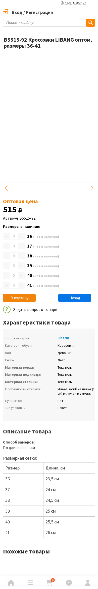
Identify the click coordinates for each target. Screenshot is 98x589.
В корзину (19, 297)
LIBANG (63, 338)
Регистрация (39, 12)
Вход (17, 12)
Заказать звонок (73, 2)
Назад (74, 297)
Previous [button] (6, 188)
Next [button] (92, 188)
